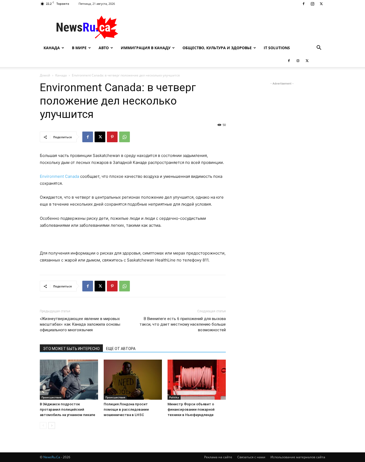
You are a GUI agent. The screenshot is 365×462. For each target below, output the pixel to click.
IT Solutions (277, 47)
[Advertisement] (228, 27)
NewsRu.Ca (51, 457)
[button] (318, 48)
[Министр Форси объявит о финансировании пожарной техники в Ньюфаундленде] (197, 380)
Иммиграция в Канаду (145, 47)
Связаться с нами (251, 457)
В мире (79, 47)
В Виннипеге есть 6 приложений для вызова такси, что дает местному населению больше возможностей (182, 324)
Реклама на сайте (218, 457)
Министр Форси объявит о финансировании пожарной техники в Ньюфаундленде (191, 409)
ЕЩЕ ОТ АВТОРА (120, 348)
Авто (104, 47)
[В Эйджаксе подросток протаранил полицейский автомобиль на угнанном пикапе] (69, 380)
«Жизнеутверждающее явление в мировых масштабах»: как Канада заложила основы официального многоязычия (80, 324)
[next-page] (51, 425)
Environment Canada (59, 176)
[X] (321, 3)
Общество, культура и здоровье (217, 47)
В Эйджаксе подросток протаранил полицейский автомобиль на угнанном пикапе (67, 409)
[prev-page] (43, 425)
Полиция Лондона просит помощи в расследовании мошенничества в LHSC (126, 409)
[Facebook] (304, 3)
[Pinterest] (112, 137)
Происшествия (51, 397)
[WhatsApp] (124, 137)
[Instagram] (312, 3)
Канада (52, 47)
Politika (174, 397)
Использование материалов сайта (297, 457)
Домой (45, 75)
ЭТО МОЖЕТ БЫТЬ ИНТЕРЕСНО (71, 348)
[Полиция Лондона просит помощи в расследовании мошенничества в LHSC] (133, 380)
